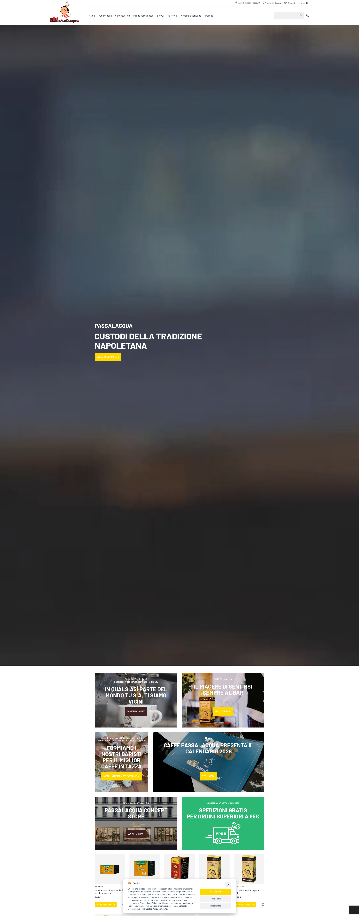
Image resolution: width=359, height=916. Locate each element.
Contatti (291, 3)
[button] (305, 2)
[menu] (179, 15)
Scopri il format (136, 834)
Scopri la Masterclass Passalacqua (121, 776)
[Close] (228, 884)
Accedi (241, 3)
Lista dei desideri (274, 3)
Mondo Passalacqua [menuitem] (143, 15)
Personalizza (215, 906)
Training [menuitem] (209, 15)
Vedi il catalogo (223, 711)
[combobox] (289, 15)
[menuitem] (92, 15)
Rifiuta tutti (216, 899)
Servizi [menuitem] (160, 15)
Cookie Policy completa (156, 909)
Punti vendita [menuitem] (105, 15)
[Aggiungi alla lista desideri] (263, 904)
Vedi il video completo (108, 357)
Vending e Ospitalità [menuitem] (191, 15)
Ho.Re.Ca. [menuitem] (172, 15)
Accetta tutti (215, 892)
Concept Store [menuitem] (122, 15)
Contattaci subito (136, 711)
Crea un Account (253, 3)
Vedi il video (208, 776)
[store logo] (67, 12)
